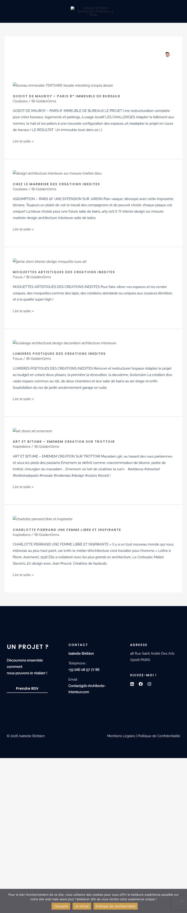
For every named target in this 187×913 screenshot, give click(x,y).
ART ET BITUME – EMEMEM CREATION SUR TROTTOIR (64, 441)
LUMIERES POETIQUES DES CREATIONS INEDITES (59, 353)
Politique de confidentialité (115, 906)
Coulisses (20, 101)
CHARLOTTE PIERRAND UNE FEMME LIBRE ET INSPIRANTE (67, 529)
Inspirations (22, 447)
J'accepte (61, 906)
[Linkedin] (132, 684)
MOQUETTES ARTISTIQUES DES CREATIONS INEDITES (64, 272)
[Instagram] (149, 684)
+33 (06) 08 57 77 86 (83, 670)
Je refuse (82, 906)
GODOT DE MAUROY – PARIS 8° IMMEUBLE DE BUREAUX (67, 96)
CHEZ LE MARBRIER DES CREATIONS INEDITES (56, 184)
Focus (17, 277)
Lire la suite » (23, 140)
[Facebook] (141, 684)
